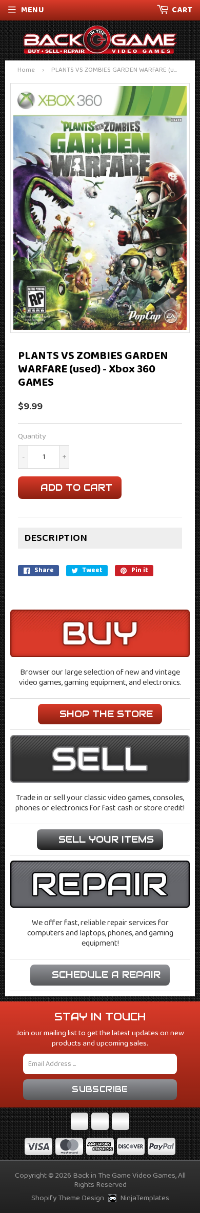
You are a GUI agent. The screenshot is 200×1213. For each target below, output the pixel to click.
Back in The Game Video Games (124, 1175)
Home (26, 70)
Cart (182, 10)
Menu (32, 10)
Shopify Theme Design (67, 1198)
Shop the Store (106, 714)
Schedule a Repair (106, 974)
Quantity (32, 436)
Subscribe (100, 1089)
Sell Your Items (106, 839)
